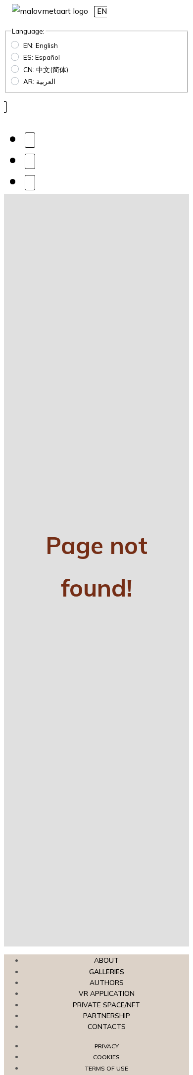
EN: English (40, 45)
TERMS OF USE (106, 1068)
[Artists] (30, 139)
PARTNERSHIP (106, 1015)
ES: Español (41, 57)
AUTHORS (107, 982)
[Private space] (30, 182)
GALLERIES (106, 971)
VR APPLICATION (107, 993)
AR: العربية (39, 81)
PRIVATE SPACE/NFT (106, 1004)
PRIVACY (107, 1046)
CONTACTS (107, 1026)
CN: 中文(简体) (45, 69)
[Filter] (30, 161)
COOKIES (106, 1057)
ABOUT (106, 960)
